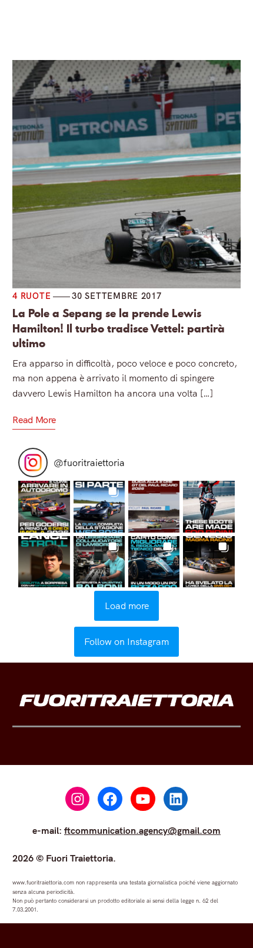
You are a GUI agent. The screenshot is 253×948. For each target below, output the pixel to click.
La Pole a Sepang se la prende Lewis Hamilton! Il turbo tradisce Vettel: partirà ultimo (118, 327)
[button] (43, 506)
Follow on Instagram (126, 641)
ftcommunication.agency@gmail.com (142, 830)
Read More (33, 419)
